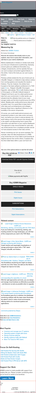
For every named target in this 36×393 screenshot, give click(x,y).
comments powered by (10, 311)
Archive (5, 21)
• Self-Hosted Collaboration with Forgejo (12, 355)
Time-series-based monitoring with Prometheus (16, 293)
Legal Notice (15, 387)
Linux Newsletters (15, 318)
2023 (12, 32)
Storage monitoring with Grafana (11, 243)
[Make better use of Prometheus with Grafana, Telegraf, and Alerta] (13, 256)
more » (32, 237)
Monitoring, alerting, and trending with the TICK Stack (18, 228)
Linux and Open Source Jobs (11, 320)
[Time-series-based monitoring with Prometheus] (17, 291)
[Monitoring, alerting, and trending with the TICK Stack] (17, 224)
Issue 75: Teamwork (19, 32)
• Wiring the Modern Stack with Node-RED (13, 353)
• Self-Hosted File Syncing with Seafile (12, 351)
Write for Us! (28, 21)
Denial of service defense (12, 335)
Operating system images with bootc (15, 333)
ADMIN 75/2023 (14, 50)
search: (2, 13)
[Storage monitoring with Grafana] (16, 241)
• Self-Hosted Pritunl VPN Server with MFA (13, 361)
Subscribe (32, 19)
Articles (11, 19)
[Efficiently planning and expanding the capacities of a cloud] (13, 274)
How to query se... (29, 32)
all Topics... (23, 31)
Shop (13, 23)
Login (33, 34)
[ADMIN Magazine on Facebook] (23, 34)
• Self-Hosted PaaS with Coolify (10, 357)
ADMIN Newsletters (15, 316)
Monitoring (5, 31)
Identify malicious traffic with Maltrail (15, 337)
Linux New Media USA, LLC (23, 392)
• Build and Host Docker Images (10, 359)
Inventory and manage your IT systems (16, 331)
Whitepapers (16, 21)
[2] (20, 90)
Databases (14, 31)
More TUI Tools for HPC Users (13, 339)
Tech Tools (21, 19)
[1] (5, 88)
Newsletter (4, 23)
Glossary (3, 391)
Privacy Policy (14, 389)
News (2, 19)
